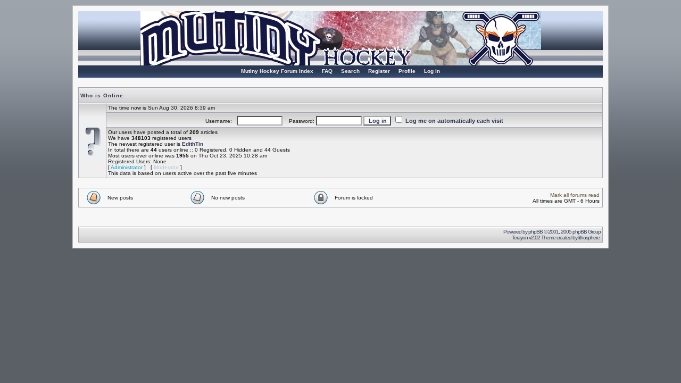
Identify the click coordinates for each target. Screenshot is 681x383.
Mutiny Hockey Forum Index (277, 71)
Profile (407, 71)
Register (379, 71)
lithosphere (589, 237)
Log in (432, 71)
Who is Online (101, 95)
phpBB (535, 232)
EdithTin (192, 144)
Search (350, 71)
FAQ (327, 71)
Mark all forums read (575, 195)
